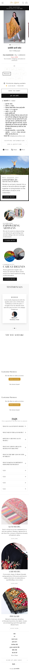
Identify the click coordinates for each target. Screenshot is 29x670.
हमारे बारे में (14, 642)
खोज (14, 634)
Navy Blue (15, 74)
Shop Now (14, 628)
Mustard (6, 74)
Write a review (14, 379)
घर (14, 636)
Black (13, 69)
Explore (14, 538)
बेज (7, 69)
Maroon (20, 69)
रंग (14, 66)
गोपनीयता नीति (14, 644)
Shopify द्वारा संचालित (14, 668)
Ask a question (14, 144)
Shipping (14, 58)
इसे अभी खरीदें (14, 95)
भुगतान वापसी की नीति (14, 647)
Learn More (9, 197)
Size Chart (14, 655)
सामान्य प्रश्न (14, 639)
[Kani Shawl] (14, 511)
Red (23, 74)
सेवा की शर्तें (14, 652)
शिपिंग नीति (14, 650)
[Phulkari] (14, 601)
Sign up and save (14, 660)
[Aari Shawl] (14, 556)
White (19, 78)
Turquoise (11, 78)
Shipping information (14, 140)
